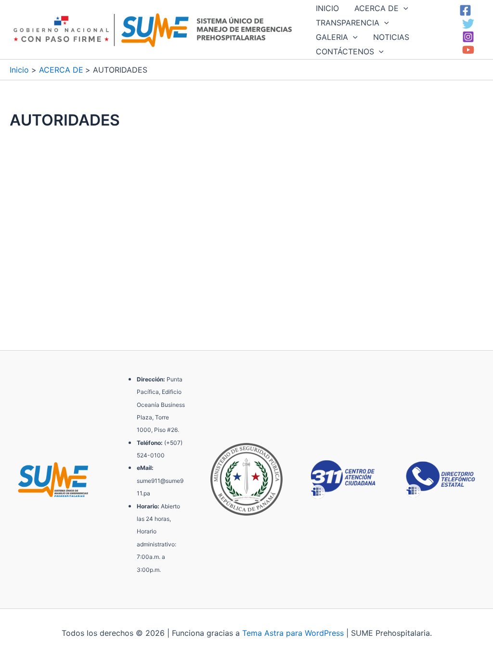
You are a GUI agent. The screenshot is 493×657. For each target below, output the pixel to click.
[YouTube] (468, 50)
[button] (403, 8)
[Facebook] (465, 10)
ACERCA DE (376, 8)
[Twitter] (468, 24)
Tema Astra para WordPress (293, 633)
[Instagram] (468, 37)
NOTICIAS (391, 37)
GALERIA (332, 37)
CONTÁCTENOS (345, 51)
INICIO (327, 8)
